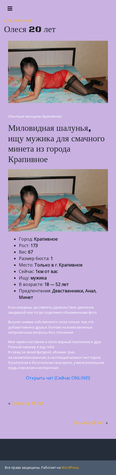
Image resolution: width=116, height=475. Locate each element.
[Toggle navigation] (10, 9)
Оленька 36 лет (27, 403)
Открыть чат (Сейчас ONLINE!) (58, 378)
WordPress (70, 467)
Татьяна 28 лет (89, 423)
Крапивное (18, 20)
